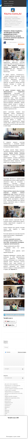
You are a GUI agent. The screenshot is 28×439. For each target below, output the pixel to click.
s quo (6, 413)
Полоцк (5, 1)
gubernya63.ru (8, 401)
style (6, 408)
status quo (7, 410)
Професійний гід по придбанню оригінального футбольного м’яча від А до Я (13, 393)
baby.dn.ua (7, 407)
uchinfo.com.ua (8, 404)
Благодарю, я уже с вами (13, 436)
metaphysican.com (9, 402)
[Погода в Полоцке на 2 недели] (22, 352)
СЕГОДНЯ (7, 368)
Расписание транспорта (9, 3)
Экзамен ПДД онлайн (8, 5)
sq (5, 415)
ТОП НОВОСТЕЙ (8, 377)
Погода (6, 347)
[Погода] (7, 352)
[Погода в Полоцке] (16, 350)
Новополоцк (11, 1)
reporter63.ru (7, 405)
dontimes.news (8, 399)
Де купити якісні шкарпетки (11, 384)
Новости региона (12, 42)
